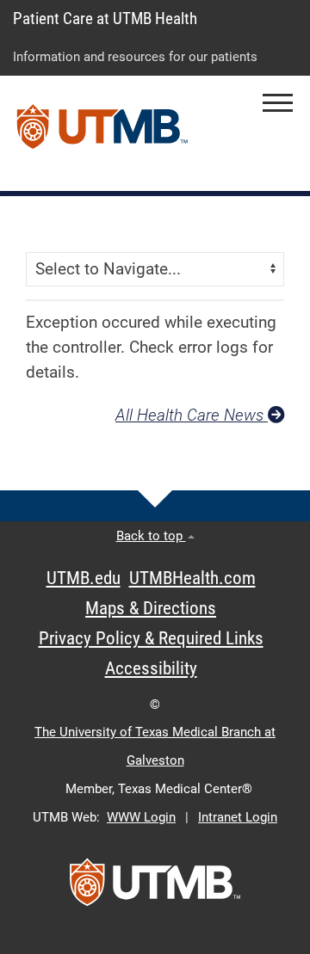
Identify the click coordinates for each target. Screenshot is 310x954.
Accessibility (151, 668)
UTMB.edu (83, 578)
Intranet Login (237, 817)
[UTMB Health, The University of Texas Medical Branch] (155, 888)
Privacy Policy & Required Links (151, 638)
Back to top (151, 536)
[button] (278, 103)
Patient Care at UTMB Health (105, 18)
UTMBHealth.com (192, 578)
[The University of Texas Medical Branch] (102, 133)
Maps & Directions (150, 608)
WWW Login (141, 817)
